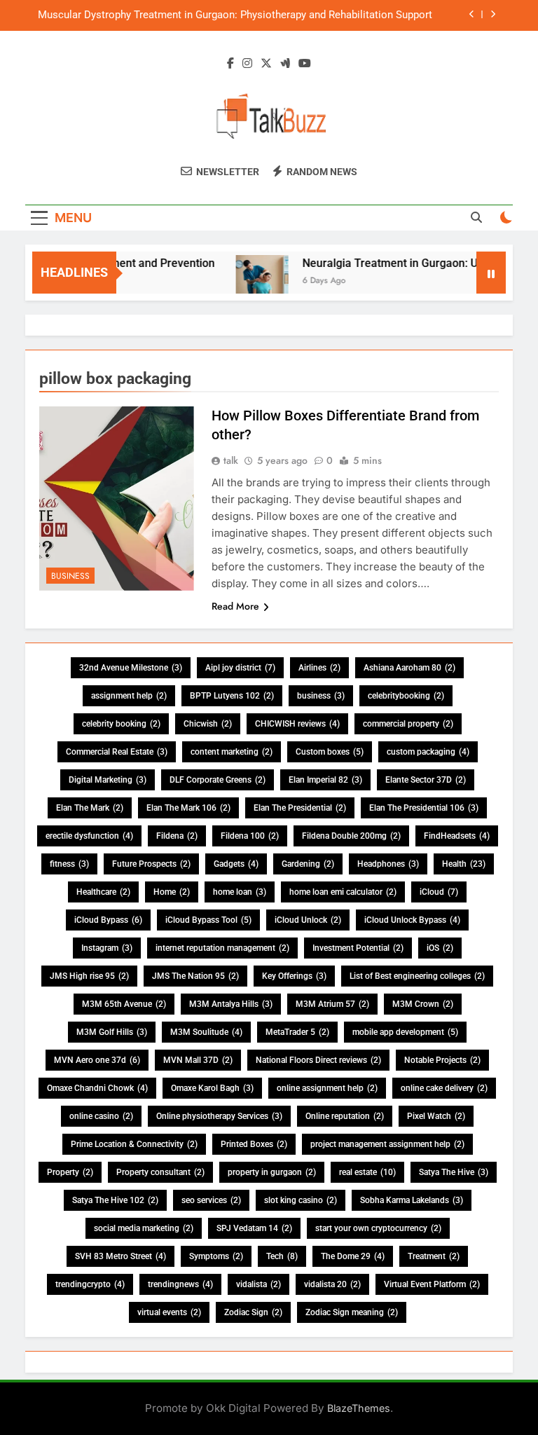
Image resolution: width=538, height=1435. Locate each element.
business (321, 696)
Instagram (106, 948)
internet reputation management (222, 948)
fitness (69, 864)
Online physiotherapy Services (219, 1116)
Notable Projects (442, 1060)
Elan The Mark (89, 808)
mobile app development (405, 1032)
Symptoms (216, 1256)
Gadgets (236, 864)
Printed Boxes (254, 1144)
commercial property (408, 724)
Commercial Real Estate (116, 752)
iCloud (439, 892)
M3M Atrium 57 (332, 1004)
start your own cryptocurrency (378, 1228)
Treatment (434, 1256)
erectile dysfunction (89, 836)
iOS (440, 948)
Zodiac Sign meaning (351, 1312)
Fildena (177, 836)
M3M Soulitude (206, 1032)
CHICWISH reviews (297, 724)
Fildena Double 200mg (351, 836)
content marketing (232, 752)
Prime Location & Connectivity (134, 1144)
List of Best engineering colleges (417, 976)
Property (70, 1172)
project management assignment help (387, 1144)
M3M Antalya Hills (231, 1004)
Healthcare (103, 892)
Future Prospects (151, 864)
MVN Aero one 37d (97, 1060)
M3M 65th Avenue (124, 1004)
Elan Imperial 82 (325, 780)
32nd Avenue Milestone (130, 668)
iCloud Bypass (108, 920)
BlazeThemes (358, 1408)
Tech (282, 1256)
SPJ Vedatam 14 (254, 1228)
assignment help (129, 696)
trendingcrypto (90, 1284)
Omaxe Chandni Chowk (97, 1088)
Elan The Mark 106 (188, 808)
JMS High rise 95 (89, 976)
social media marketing (143, 1228)
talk (230, 460)
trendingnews (180, 1284)
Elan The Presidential (300, 808)
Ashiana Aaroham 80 (409, 668)
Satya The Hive (453, 1172)
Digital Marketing (107, 780)
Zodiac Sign (253, 1312)
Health (463, 864)
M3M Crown (422, 1004)
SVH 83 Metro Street (120, 1256)
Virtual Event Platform (432, 1284)
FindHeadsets (457, 836)
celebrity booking (121, 724)
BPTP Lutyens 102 (232, 696)
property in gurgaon (272, 1172)
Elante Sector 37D (425, 780)
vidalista (258, 1284)
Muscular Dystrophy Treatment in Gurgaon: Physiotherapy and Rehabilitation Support (235, 15)
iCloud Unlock (308, 920)
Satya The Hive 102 (115, 1200)
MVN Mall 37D (198, 1060)
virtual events (169, 1312)
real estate (367, 1172)
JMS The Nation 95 (195, 976)
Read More (235, 606)
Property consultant (160, 1172)
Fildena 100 (250, 836)
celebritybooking (406, 696)
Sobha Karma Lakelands (411, 1200)
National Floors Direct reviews (318, 1060)
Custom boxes (330, 752)
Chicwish (208, 724)
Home (171, 892)
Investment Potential (358, 948)
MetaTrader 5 (297, 1032)
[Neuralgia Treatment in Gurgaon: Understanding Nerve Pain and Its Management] (250, 281)
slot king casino (300, 1200)
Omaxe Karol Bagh (212, 1088)
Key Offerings (294, 976)
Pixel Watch (436, 1116)
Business (70, 576)
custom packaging (428, 752)
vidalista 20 (332, 1284)
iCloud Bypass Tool (208, 920)
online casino (101, 1116)
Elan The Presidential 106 (423, 808)
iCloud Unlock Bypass (412, 920)
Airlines (319, 668)
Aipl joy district (240, 668)
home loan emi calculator (342, 892)
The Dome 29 (353, 1256)
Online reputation (344, 1116)
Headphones (388, 864)
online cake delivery (444, 1088)
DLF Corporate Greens (217, 780)
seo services (211, 1200)
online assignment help (327, 1088)
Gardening (308, 864)
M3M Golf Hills (111, 1032)
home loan (239, 892)
